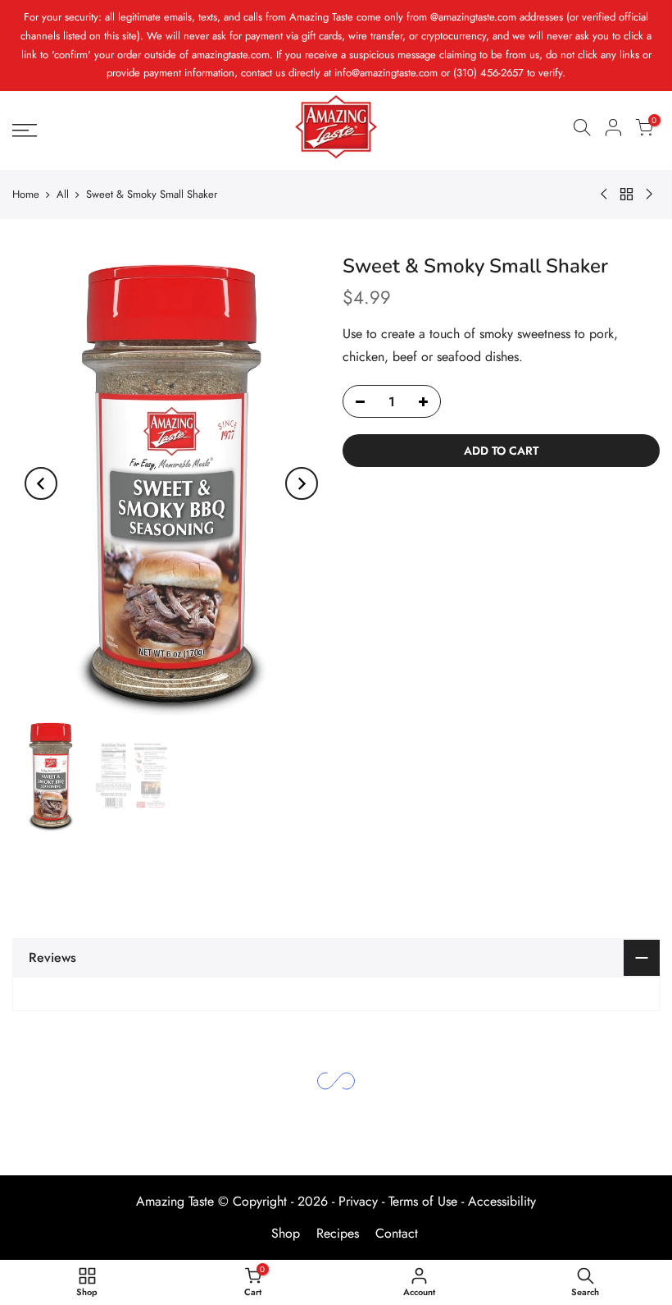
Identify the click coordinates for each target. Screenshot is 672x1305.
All (63, 194)
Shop (285, 1233)
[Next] (301, 483)
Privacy (358, 1201)
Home (25, 194)
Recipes (337, 1233)
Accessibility (502, 1201)
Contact (396, 1233)
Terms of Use (422, 1201)
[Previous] (41, 483)
